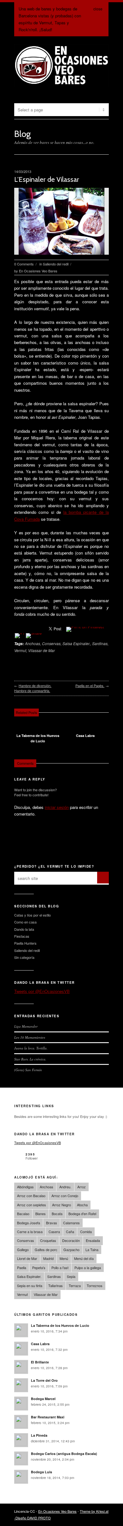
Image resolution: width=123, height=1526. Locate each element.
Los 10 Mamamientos (29, 1037)
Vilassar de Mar (41, 650)
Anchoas (32, 643)
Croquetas (48, 1240)
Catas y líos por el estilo (32, 914)
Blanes (40, 1213)
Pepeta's (38, 1267)
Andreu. (65, 1186)
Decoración (71, 1240)
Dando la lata (24, 929)
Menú (64, 1258)
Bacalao (23, 1213)
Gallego (23, 1249)
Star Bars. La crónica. (30, 1059)
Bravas (51, 1222)
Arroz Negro (61, 1204)
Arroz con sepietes (31, 1204)
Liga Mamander (26, 1026)
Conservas (51, 643)
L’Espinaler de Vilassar (46, 179)
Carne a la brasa (30, 1231)
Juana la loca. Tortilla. (31, 1048)
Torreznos (94, 1285)
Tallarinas (55, 1285)
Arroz (81, 1186)
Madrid (48, 1258)
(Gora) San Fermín (28, 1069)
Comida (86, 1231)
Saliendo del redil (55, 263)
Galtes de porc (46, 1249)
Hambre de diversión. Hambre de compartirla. (32, 688)
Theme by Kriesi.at (94, 1511)
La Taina (91, 1249)
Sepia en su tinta (29, 1285)
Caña (70, 1231)
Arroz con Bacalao (31, 1195)
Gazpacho (71, 1249)
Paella (21, 1267)
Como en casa (25, 921)
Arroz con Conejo (64, 1195)
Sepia (71, 1276)
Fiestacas (21, 936)
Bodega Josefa (28, 1222)
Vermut (20, 650)
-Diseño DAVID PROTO (32, 1517)
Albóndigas (25, 1186)
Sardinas (100, 643)
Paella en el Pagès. (89, 685)
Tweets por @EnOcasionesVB (42, 991)
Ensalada (93, 1240)
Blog (22, 133)
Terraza (75, 1285)
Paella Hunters (25, 943)
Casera (54, 1231)
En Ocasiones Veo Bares (38, 270)
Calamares (71, 1222)
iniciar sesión (57, 807)
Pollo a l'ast (59, 1267)
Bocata (57, 1213)
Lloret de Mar (27, 1258)
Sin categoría (24, 957)
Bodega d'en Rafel (82, 1213)
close (97, 8)
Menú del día (84, 1258)
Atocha (82, 1204)
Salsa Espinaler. (76, 643)
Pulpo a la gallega (87, 1267)
